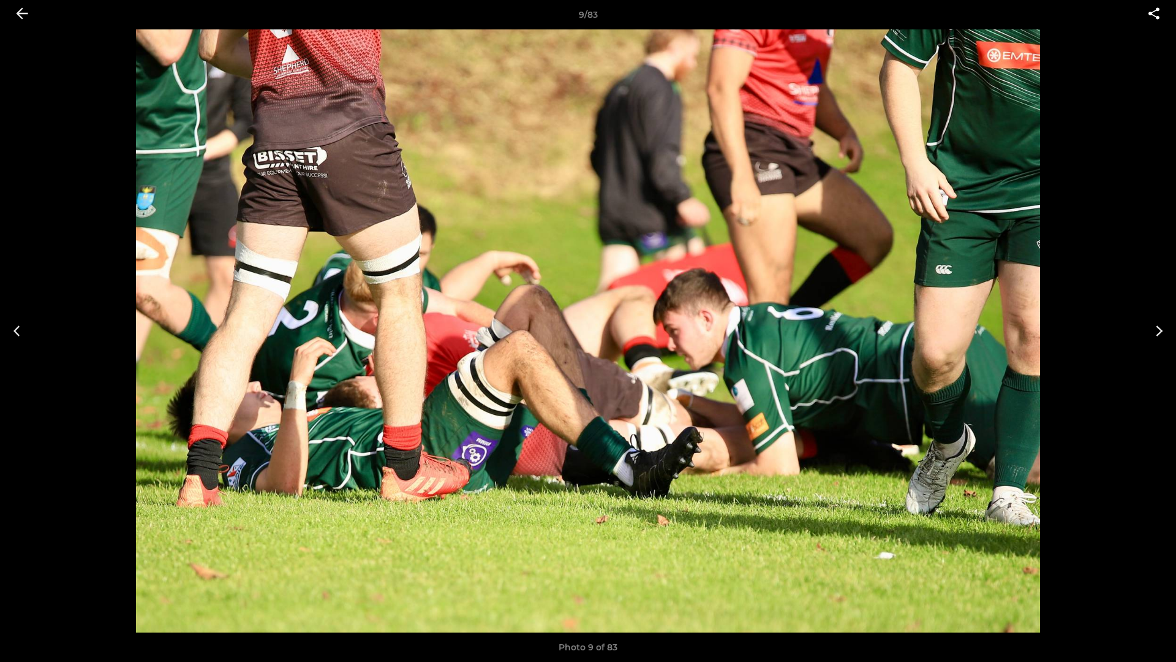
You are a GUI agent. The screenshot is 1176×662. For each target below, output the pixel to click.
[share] (1154, 14)
